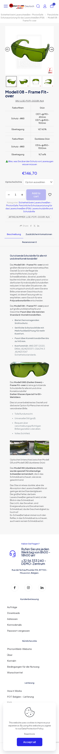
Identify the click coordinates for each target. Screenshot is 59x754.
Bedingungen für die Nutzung (23, 666)
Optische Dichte (13, 182)
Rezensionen (29, 242)
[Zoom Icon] (29, 50)
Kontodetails (14, 624)
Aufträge (12, 607)
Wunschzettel (15, 672)
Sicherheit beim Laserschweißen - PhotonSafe (22, 15)
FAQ (9, 702)
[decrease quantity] (8, 194)
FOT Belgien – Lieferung (20, 696)
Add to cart (36, 194)
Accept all (29, 742)
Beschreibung (14, 234)
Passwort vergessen (18, 630)
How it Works (14, 690)
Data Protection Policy (32, 728)
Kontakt (11, 660)
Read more (29, 734)
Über (9, 654)
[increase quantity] (22, 194)
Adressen (12, 618)
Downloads (13, 612)
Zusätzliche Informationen (39, 234)
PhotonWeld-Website (19, 648)
